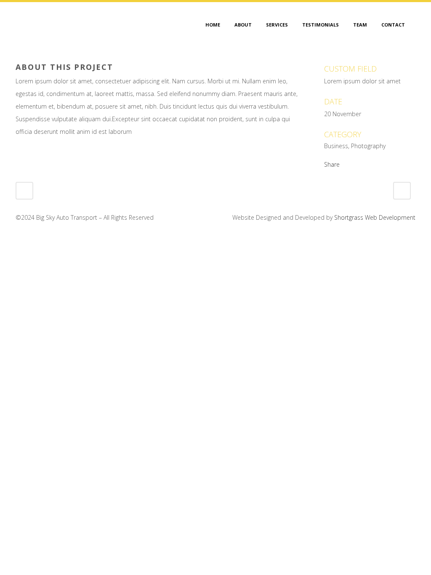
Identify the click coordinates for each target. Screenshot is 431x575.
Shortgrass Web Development (374, 217)
